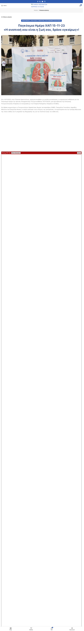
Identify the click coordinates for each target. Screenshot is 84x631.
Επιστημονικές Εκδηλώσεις (53, 20)
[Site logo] (41, 5)
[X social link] (40, 1)
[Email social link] (42, 1)
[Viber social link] (45, 1)
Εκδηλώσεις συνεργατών (37, 20)
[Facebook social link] (38, 1)
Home (36, 10)
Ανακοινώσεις (44, 10)
